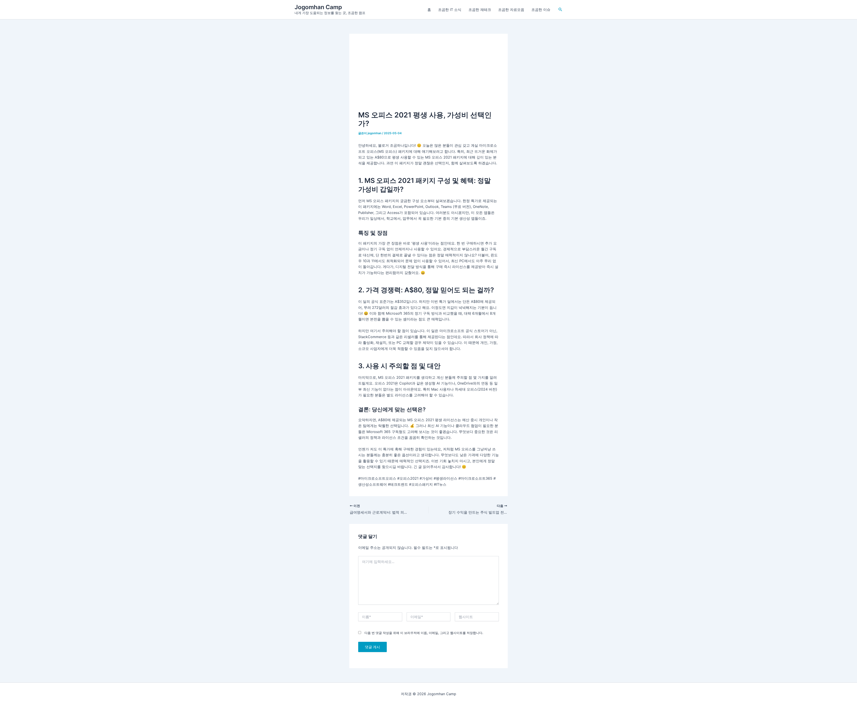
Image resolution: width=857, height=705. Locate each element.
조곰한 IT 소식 (449, 9)
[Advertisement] (428, 76)
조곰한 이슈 (540, 9)
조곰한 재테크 (479, 9)
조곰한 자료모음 (511, 9)
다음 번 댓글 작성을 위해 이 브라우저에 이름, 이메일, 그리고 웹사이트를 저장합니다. (423, 633)
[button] (560, 9)
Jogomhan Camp (318, 7)
